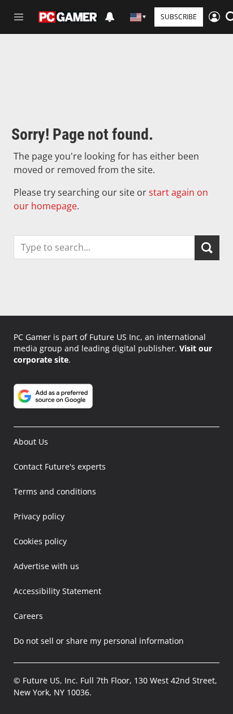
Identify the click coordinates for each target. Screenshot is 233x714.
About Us (31, 441)
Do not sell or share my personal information (99, 640)
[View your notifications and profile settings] (109, 17)
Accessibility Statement (57, 591)
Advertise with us (46, 566)
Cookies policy (40, 541)
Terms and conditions (55, 491)
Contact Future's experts (60, 466)
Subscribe (179, 16)
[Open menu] (19, 17)
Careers (28, 615)
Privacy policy (39, 516)
